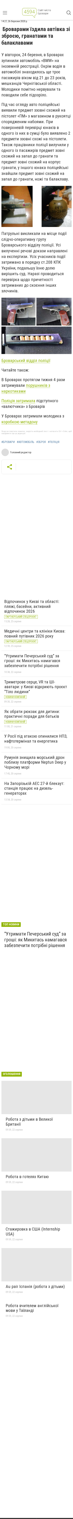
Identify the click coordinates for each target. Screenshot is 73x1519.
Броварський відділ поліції (25, 360)
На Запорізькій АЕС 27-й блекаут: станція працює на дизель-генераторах (34, 788)
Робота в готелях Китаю (27, 1176)
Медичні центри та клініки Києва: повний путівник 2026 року (34, 634)
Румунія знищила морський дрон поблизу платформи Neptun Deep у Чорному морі (35, 762)
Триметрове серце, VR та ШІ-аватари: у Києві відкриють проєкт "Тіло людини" (35, 687)
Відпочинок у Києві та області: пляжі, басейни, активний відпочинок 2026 (31, 606)
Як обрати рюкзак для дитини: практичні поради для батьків (32, 714)
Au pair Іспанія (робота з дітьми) (35, 1286)
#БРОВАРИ (8, 442)
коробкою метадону (19, 421)
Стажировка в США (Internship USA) (33, 1232)
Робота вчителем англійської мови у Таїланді (32, 1308)
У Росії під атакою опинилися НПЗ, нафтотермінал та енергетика (35, 739)
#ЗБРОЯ (41, 442)
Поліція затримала (18, 400)
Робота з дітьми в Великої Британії (29, 1122)
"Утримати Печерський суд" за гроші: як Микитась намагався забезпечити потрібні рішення (32, 660)
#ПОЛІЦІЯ (53, 442)
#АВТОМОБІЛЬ (25, 442)
